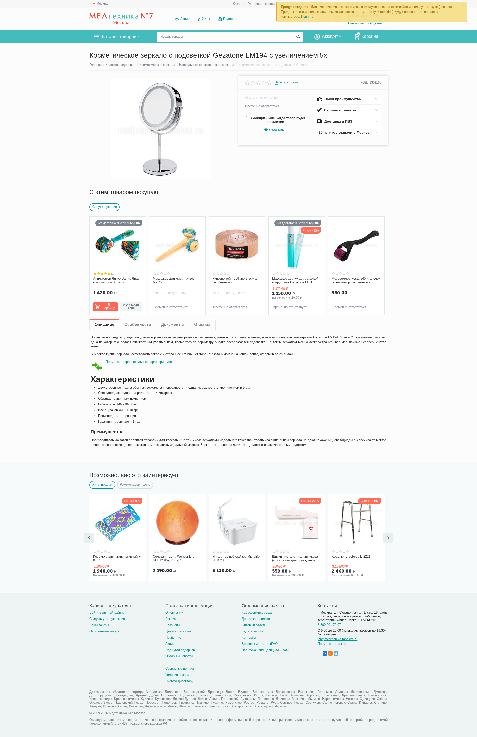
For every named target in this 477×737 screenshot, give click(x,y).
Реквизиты (173, 619)
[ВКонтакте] (325, 653)
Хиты (206, 19)
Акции (184, 19)
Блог (169, 662)
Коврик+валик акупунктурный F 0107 (117, 558)
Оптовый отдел (253, 625)
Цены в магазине (178, 631)
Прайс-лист (174, 637)
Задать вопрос (253, 631)
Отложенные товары (104, 631)
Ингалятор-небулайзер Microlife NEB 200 (236, 558)
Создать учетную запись (108, 619)
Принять (307, 16)
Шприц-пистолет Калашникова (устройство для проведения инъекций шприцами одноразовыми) (295, 559)
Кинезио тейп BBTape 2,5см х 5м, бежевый (234, 280)
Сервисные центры (179, 668)
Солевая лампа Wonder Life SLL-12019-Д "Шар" (173, 558)
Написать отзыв (286, 82)
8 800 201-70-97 (329, 625)
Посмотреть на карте (333, 644)
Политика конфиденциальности (265, 650)
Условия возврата (261, 4)
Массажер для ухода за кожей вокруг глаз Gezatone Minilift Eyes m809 (295, 281)
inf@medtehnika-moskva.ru (337, 639)
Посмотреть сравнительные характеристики (139, 362)
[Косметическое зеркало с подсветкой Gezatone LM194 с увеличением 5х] (161, 129)
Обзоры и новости (179, 656)
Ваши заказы (99, 625)
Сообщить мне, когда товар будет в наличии (278, 120)
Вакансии (172, 625)
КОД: (364, 82)
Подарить (230, 19)
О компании (174, 612)
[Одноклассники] (330, 653)
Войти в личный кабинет (107, 612)
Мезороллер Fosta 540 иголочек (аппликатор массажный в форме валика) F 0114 (356, 281)
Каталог (239, 4)
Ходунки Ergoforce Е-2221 (351, 556)
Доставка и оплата (256, 619)
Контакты (249, 637)
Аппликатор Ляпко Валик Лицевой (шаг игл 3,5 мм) (116, 280)
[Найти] (298, 37)
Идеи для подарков (180, 650)
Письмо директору (179, 681)
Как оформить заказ (257, 612)
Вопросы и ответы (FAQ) (260, 644)
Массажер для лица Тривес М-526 (174, 280)
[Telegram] (336, 653)
